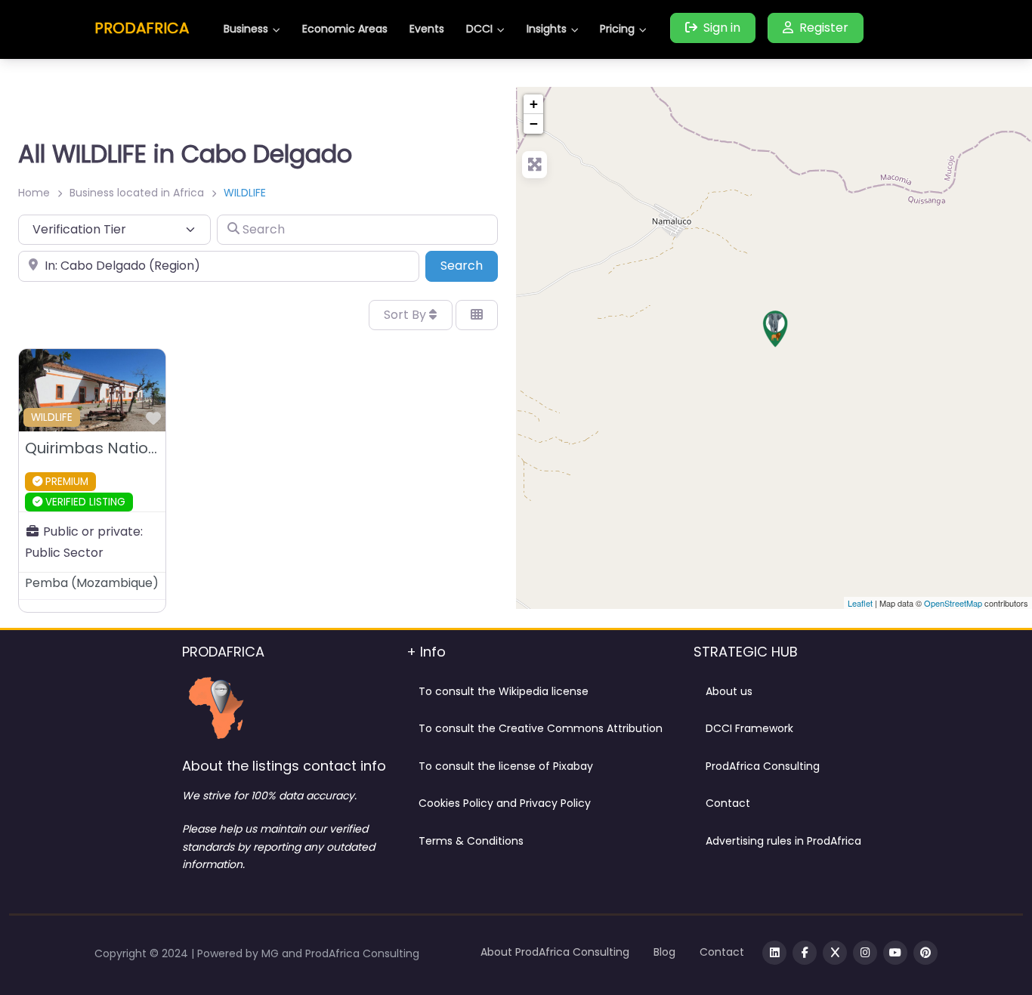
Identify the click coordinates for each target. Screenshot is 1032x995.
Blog (664, 951)
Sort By (406, 314)
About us (729, 691)
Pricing (617, 28)
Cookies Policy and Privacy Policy (505, 803)
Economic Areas (345, 28)
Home (34, 192)
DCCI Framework (749, 728)
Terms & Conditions (471, 840)
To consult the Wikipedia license (504, 691)
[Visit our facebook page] (805, 953)
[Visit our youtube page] (895, 953)
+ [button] (534, 104)
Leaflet (860, 603)
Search (469, 265)
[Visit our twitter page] (835, 953)
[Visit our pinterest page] (925, 953)
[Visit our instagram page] (865, 953)
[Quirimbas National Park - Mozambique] (775, 329)
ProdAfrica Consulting (763, 766)
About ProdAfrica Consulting (554, 951)
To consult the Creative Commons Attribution (541, 728)
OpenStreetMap (953, 603)
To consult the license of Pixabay (506, 766)
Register (823, 27)
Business (246, 28)
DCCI (479, 28)
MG (271, 953)
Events (426, 28)
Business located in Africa (137, 192)
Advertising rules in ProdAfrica (783, 840)
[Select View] (477, 315)
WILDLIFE (52, 417)
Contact (728, 803)
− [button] (534, 123)
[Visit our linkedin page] (774, 953)
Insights (547, 28)
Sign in (721, 27)
